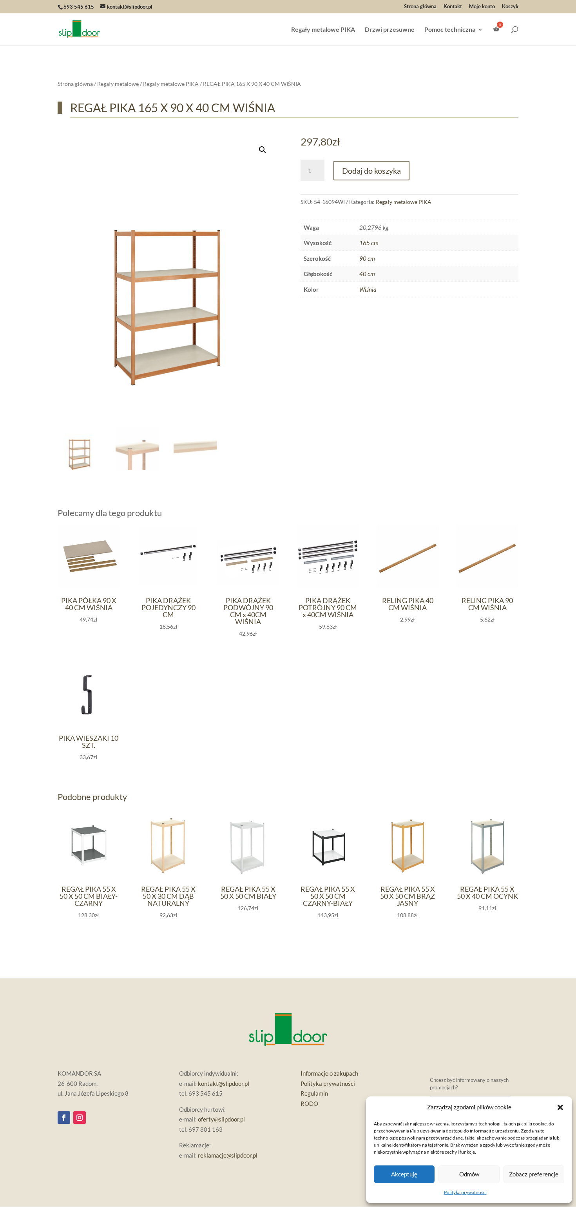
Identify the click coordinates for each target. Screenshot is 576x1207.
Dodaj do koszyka (371, 170)
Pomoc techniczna (449, 30)
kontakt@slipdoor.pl (223, 1083)
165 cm (369, 242)
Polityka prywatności (465, 1192)
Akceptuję (404, 1174)
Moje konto (482, 6)
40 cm (367, 273)
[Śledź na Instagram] (79, 1117)
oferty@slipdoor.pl (221, 1119)
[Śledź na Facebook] (64, 1117)
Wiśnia (368, 289)
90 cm (367, 258)
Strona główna (420, 6)
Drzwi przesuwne (390, 30)
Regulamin (314, 1093)
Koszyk (510, 6)
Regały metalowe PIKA (323, 30)
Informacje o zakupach (329, 1073)
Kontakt (453, 6)
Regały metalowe (118, 83)
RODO (309, 1103)
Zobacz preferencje (533, 1174)
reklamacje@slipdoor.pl (227, 1155)
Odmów (469, 1174)
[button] (560, 1107)
